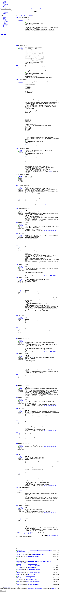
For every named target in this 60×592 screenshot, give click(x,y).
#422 (17, 148)
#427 (17, 222)
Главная (2, 8)
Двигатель (28, 8)
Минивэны (53, 588)
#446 (17, 487)
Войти (4, 13)
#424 (17, 185)
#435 (17, 338)
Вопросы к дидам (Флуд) (31, 579)
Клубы (4, 5)
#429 (17, 245)
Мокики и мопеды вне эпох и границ (16, 8)
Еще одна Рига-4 (31, 574)
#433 (17, 315)
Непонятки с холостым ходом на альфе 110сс (37, 557)
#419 (17, 45)
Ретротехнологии (31, 567)
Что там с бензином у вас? (34, 572)
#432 (17, 288)
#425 (17, 196)
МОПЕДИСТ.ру (7, 587)
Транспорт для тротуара (34, 569)
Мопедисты (5, 6)
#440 (17, 408)
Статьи (4, 20)
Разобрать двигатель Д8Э (36, 8)
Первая (22, 15)
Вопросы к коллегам (30, 576)
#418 (17, 17)
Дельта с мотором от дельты (36, 577)
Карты (4, 26)
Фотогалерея (5, 21)
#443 (17, 443)
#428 (17, 233)
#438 (17, 385)
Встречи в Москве (32, 570)
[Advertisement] (37, 38)
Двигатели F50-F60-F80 (35, 565)
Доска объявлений (6, 25)
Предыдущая (26, 15)
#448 (17, 516)
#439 (17, 397)
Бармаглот (19, 570)
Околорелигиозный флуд (33, 559)
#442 (17, 432)
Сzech (20, 235)
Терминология (6, 28)
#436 (17, 353)
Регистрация (5, 12)
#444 (17, 454)
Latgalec (20, 176)
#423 (17, 174)
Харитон (20, 198)
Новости (4, 18)
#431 (17, 277)
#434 (17, 327)
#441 (17, 420)
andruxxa (19, 582)
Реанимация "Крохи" (32, 552)
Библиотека (5, 27)
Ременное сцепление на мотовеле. (39, 554)
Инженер (20, 19)
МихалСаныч (20, 565)
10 (31, 15)
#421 (17, 79)
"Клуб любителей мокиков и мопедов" (35, 588)
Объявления (5, 4)
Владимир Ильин (20, 554)
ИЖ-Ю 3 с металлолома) (33, 584)
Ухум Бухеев (3, 34)
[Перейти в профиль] (20, 20)
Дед (20, 187)
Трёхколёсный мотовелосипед (32, 556)
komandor (19, 561)
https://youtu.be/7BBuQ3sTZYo (50, 204)
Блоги (4, 3)
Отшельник (19, 569)
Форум (4, 2)
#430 (17, 264)
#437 (17, 374)
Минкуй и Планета (32, 564)
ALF (18, 581)
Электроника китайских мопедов (33, 581)
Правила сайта (6, 31)
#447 (17, 505)
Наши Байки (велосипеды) (33, 582)
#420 (17, 65)
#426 (17, 208)
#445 (17, 470)
